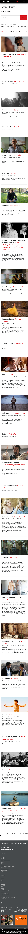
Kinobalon (3, 885)
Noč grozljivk (3, 896)
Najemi (2, 902)
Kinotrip (2, 888)
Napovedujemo (4, 870)
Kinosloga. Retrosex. (5, 894)
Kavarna (2, 878)
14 (23, 833)
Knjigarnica (3, 875)
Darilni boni (3, 867)
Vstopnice (3, 863)
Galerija (2, 876)
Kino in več (3, 884)
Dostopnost (3, 865)
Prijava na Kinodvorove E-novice (7, 866)
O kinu (2, 880)
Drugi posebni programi (6, 900)
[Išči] (20, 2)
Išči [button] (23, 18)
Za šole (2, 886)
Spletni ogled (3, 898)
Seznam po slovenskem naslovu (8, 24)
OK (20, 932)
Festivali (2, 889)
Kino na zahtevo (4, 873)
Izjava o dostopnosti (5, 905)
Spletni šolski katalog (6, 11)
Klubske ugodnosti (4, 869)
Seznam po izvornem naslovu (8, 29)
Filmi (2, 871)
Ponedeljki (3, 892)
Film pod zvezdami (4, 893)
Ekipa (2, 881)
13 (21, 833)
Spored (2, 862)
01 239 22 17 (5, 848)
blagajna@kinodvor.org (7, 849)
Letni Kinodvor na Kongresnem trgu (8, 897)
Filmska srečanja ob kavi (6, 890)
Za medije (3, 903)
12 (18, 833)
